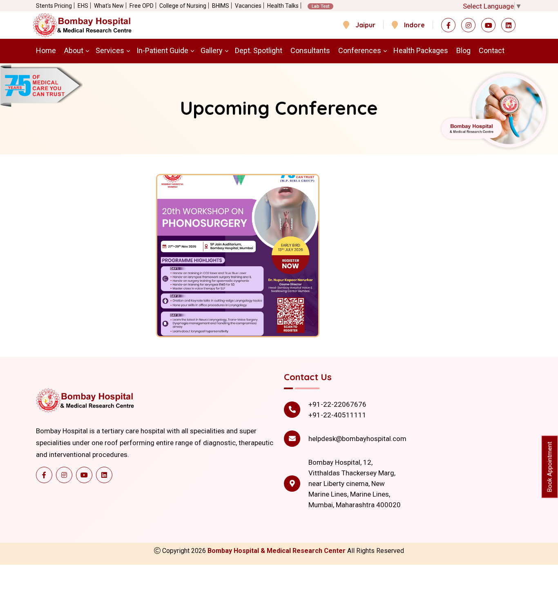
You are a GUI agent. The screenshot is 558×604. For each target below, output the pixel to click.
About (73, 50)
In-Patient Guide (162, 50)
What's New (109, 5)
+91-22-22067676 (337, 404)
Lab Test (320, 6)
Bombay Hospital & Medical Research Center (277, 551)
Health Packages (420, 50)
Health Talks (283, 5)
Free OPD (141, 5)
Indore (414, 25)
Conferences (359, 50)
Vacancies (248, 5)
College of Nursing (182, 5)
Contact (491, 50)
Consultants (310, 50)
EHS (83, 5)
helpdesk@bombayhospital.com (357, 439)
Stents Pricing (54, 5)
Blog (463, 50)
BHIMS (220, 5)
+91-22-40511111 (337, 415)
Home (46, 50)
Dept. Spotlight (258, 50)
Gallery (212, 50)
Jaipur (365, 25)
